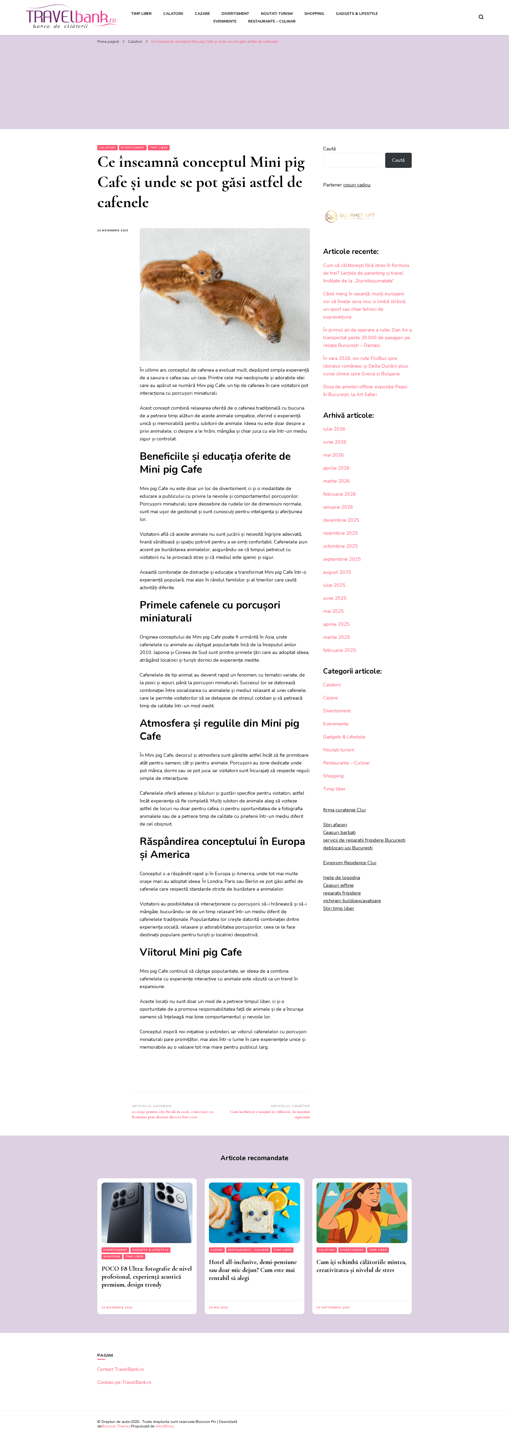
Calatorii (173, 13)
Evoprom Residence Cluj (349, 863)
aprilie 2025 (336, 624)
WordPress (165, 1426)
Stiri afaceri (335, 825)
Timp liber (141, 13)
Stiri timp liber (338, 908)
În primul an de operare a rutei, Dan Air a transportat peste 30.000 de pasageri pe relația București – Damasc (367, 337)
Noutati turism (277, 13)
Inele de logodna (341, 877)
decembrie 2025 (341, 520)
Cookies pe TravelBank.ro (124, 1382)
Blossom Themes (116, 1426)
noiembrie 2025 (340, 533)
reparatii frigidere (342, 893)
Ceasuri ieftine (338, 885)
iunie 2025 (334, 598)
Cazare (202, 13)
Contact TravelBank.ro (120, 1369)
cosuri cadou (356, 185)
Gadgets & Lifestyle (357, 13)
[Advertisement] (254, 86)
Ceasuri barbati (339, 832)
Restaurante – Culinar (272, 21)
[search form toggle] (481, 17)
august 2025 (337, 572)
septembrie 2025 (342, 559)
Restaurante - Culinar (248, 1250)
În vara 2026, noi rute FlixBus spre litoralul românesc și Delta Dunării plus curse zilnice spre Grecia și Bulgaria (365, 366)
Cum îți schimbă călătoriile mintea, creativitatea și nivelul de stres (361, 1266)
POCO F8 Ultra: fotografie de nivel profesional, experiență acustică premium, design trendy (147, 1277)
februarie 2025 (339, 650)
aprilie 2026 (336, 468)
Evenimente (224, 21)
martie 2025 (336, 637)
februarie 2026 (339, 494)
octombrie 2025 (340, 546)
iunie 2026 (334, 442)
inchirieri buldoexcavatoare (352, 901)
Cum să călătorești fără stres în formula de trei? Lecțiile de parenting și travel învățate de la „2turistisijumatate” (366, 273)
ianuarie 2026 (338, 507)
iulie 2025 (334, 585)
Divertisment (235, 13)
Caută (329, 149)
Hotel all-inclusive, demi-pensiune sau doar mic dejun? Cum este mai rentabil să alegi (253, 1270)
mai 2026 (333, 455)
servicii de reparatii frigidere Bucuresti (364, 840)
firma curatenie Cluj (344, 810)
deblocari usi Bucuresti (347, 848)
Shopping (314, 13)
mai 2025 (333, 611)
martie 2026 (336, 481)
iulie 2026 (334, 429)
